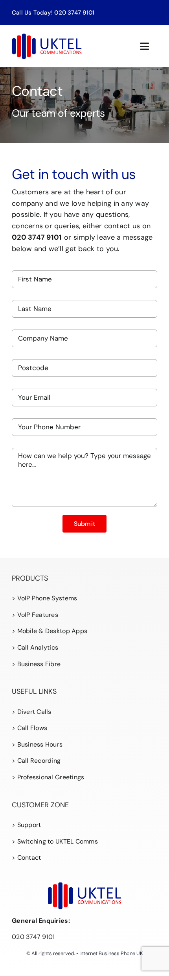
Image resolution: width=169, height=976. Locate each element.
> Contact (26, 857)
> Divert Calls (31, 712)
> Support (26, 825)
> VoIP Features (35, 615)
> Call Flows (29, 728)
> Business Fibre (36, 664)
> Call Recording (36, 760)
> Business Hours (37, 744)
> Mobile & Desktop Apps (49, 631)
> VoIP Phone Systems (44, 598)
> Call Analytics (35, 647)
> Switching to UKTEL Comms (55, 841)
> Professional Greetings (48, 777)
